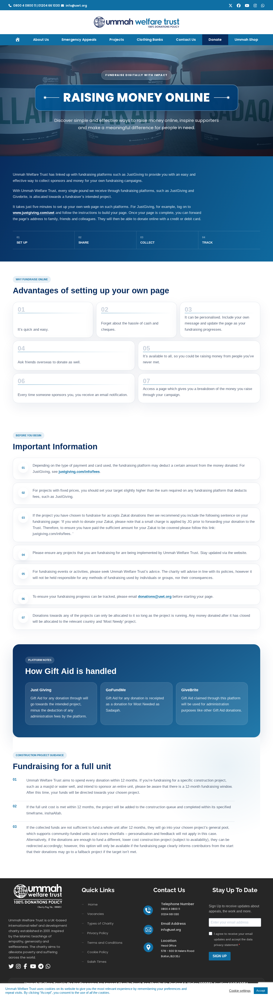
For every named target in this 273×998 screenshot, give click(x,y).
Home (93, 904)
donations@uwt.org (154, 597)
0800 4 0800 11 (25, 5)
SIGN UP (220, 956)
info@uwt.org (76, 5)
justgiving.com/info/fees (79, 472)
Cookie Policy (97, 952)
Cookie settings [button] (240, 990)
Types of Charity (100, 923)
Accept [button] (260, 990)
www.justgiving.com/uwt (33, 213)
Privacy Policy (97, 933)
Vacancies (95, 914)
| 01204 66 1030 (48, 5)
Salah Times (96, 961)
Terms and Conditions (104, 942)
